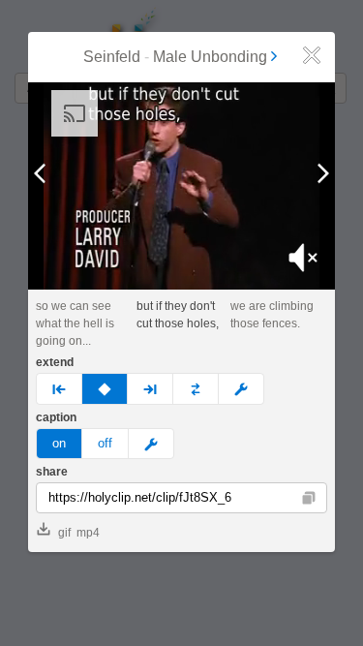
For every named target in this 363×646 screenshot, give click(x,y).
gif (64, 532)
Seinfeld (111, 56)
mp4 (88, 532)
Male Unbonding (210, 56)
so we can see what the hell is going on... (75, 323)
